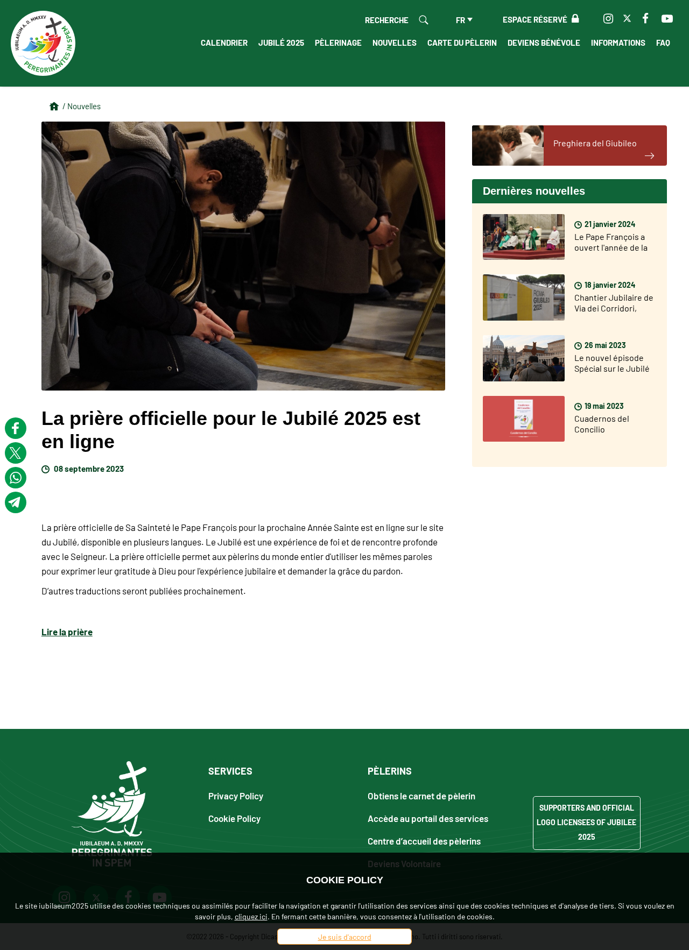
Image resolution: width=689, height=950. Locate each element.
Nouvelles (394, 42)
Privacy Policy (235, 795)
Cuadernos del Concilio (601, 423)
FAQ (663, 42)
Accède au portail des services (428, 818)
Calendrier (224, 42)
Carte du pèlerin (462, 42)
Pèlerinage (338, 42)
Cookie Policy (234, 818)
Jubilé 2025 (281, 42)
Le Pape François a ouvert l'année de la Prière (611, 247)
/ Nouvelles (81, 106)
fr (460, 19)
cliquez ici (251, 916)
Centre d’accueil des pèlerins (424, 840)
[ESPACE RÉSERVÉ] (573, 19)
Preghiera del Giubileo (595, 142)
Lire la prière (67, 631)
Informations (618, 42)
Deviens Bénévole (544, 42)
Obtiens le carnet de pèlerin (421, 795)
